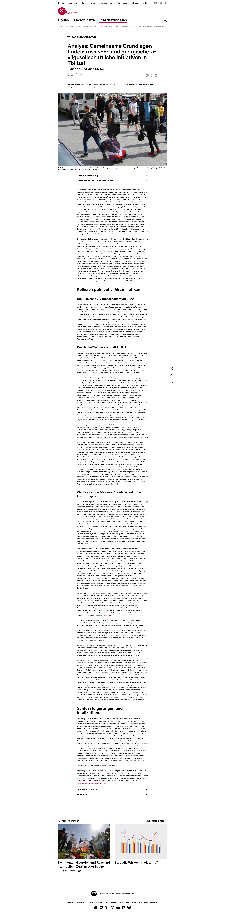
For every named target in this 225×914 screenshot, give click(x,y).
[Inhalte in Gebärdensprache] (161, 3)
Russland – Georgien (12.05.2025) (126, 26)
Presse (121, 902)
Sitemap (90, 902)
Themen (60, 26)
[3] (110, 615)
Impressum (70, 902)
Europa (78, 26)
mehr (146, 3)
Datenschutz (81, 902)
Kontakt (113, 902)
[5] (94, 690)
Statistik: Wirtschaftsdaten (134, 863)
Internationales (69, 26)
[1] (142, 380)
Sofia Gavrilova (75, 74)
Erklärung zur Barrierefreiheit (148, 902)
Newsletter (99, 902)
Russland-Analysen (88, 26)
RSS (107, 902)
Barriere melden (131, 902)
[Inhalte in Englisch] (166, 3)
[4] (109, 677)
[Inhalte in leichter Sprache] (155, 3)
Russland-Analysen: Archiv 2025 (105, 26)
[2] (91, 534)
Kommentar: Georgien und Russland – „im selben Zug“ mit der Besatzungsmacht (84, 867)
